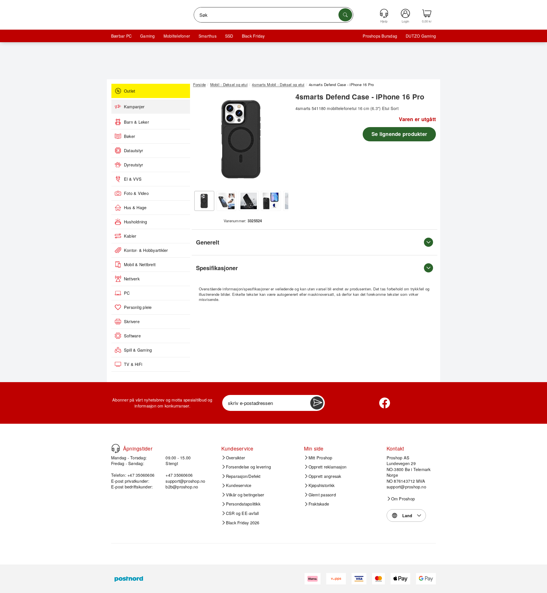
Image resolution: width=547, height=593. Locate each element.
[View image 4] (271, 201)
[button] (241, 139)
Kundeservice (239, 485)
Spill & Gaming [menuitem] (138, 350)
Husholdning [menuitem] (135, 222)
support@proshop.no (185, 481)
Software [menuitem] (132, 336)
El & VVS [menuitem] (133, 179)
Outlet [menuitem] (129, 91)
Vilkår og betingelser (245, 495)
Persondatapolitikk (243, 504)
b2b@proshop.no (182, 487)
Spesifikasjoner (217, 268)
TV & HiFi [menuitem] (133, 364)
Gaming (147, 36)
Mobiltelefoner (177, 36)
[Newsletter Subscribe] (316, 402)
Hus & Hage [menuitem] (135, 207)
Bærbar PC (121, 36)
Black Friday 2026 (243, 522)
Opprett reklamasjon (328, 467)
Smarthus (208, 36)
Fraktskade (319, 504)
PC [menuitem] (127, 293)
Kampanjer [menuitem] (134, 106)
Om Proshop (403, 499)
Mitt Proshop (320, 457)
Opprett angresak (325, 476)
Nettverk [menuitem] (132, 279)
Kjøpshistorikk (321, 485)
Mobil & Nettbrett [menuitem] (140, 264)
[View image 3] (249, 201)
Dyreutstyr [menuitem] (133, 165)
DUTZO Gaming (421, 36)
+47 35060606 (179, 475)
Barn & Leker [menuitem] (136, 122)
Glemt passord (322, 495)
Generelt (207, 242)
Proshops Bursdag (380, 36)
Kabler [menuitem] (130, 236)
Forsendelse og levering (248, 467)
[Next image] (279, 140)
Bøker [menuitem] (129, 136)
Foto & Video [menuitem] (136, 193)
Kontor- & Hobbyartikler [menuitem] (146, 250)
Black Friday (253, 36)
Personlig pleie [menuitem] (138, 307)
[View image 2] (226, 201)
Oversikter (235, 457)
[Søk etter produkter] (345, 14)
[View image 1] (204, 201)
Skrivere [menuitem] (132, 321)
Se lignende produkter (399, 134)
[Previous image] (201, 140)
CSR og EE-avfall (242, 513)
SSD (229, 36)
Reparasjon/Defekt (243, 476)
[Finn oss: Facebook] (384, 403)
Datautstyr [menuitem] (133, 150)
